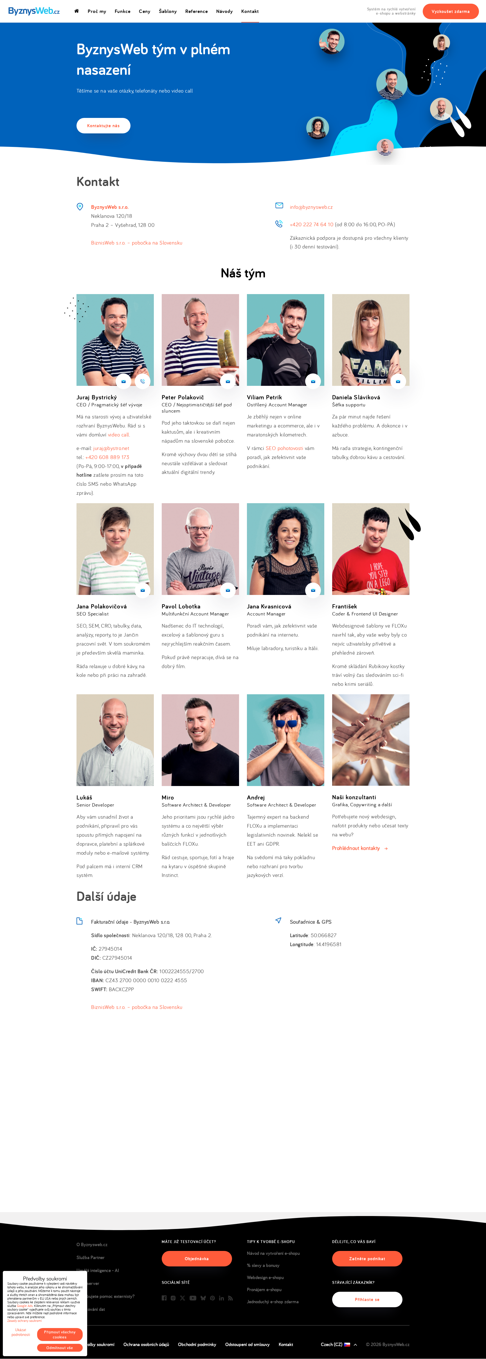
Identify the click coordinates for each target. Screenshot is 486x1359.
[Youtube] (193, 1298)
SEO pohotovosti (284, 448)
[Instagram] (173, 1298)
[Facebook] (164, 1298)
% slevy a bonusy (263, 1265)
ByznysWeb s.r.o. (110, 207)
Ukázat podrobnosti (21, 1332)
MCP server (87, 1283)
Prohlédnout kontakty (356, 848)
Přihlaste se (367, 1299)
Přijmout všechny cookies (60, 1334)
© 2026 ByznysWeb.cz (388, 1344)
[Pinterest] (212, 1298)
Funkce (122, 11)
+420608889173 (142, 381)
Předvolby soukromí (95, 1344)
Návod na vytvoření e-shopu (273, 1253)
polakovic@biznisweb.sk (228, 381)
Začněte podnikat (367, 1259)
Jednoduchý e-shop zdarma (273, 1301)
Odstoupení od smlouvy (247, 1344)
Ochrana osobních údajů (146, 1344)
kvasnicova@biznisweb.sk (313, 590)
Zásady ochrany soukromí (24, 1320)
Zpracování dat (90, 1309)
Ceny (144, 11)
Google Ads (25, 1306)
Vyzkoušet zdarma (451, 11)
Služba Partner (90, 1257)
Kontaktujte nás (103, 126)
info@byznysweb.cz (311, 206)
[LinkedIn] (221, 1298)
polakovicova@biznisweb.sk (142, 590)
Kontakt (250, 11)
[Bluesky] (203, 1298)
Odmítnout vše (59, 1347)
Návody (224, 11)
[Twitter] (182, 1298)
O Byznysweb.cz (91, 1244)
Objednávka (197, 1259)
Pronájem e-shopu (264, 1289)
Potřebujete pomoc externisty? (105, 1296)
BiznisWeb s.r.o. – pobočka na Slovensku (137, 242)
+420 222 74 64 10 (312, 224)
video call (118, 434)
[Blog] (230, 1298)
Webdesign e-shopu (265, 1277)
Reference (196, 11)
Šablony (168, 11)
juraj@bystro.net (123, 381)
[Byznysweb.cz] (33, 11)
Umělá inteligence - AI (97, 1270)
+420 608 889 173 (107, 457)
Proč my (97, 11)
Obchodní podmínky (197, 1344)
